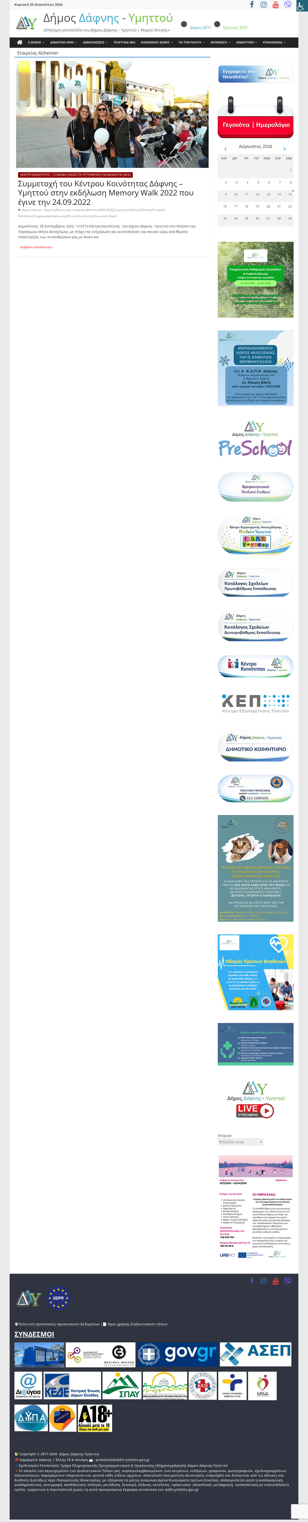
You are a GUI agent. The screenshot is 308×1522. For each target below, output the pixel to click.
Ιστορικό (224, 1135)
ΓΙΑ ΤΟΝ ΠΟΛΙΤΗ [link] (190, 42)
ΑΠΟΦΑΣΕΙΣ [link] (219, 42)
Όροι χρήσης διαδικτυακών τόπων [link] (137, 1324)
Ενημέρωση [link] (40, 216)
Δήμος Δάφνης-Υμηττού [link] (79, 1454)
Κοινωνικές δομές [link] (105, 216)
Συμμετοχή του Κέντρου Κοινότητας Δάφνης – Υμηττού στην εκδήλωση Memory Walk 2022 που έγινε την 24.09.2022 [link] (106, 192)
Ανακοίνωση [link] (57, 216)
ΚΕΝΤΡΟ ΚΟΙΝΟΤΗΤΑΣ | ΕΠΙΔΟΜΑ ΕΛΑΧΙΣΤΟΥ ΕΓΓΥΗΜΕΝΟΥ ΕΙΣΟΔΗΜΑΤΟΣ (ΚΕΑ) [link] (75, 175)
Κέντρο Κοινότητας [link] (79, 216)
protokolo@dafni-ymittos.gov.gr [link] (123, 1459)
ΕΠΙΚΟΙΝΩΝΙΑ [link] (272, 42)
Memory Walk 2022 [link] (100, 210)
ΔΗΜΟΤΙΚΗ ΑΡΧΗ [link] (62, 42)
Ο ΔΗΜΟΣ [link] (34, 42)
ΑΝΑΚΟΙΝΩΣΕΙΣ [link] (93, 42)
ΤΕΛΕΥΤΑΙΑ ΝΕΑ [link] (124, 42)
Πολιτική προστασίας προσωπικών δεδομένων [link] (59, 1324)
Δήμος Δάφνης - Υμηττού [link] (38, 210)
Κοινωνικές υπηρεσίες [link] (71, 210)
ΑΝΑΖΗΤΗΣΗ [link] (245, 42)
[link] (302, 6)
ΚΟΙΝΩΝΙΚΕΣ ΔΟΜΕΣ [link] (155, 42)
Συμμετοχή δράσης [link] (126, 210)
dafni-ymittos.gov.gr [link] (182, 1489)
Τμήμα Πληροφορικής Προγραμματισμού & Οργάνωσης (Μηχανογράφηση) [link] (123, 1465)
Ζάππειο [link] (145, 210)
